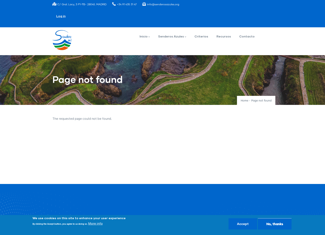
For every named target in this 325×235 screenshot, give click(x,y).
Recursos (223, 36)
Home (244, 100)
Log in (61, 16)
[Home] (61, 40)
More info (95, 224)
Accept (243, 224)
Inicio (144, 36)
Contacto (247, 36)
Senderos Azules (171, 36)
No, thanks (274, 224)
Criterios (201, 36)
